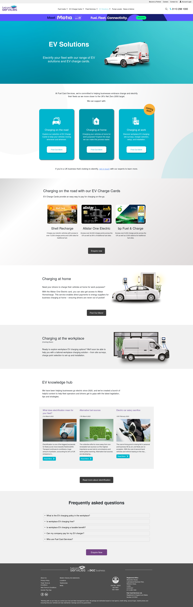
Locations (63, 580)
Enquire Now (96, 552)
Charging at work (136, 129)
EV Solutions (104, 9)
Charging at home (96, 129)
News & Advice (128, 9)
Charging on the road (56, 129)
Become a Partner (155, 2)
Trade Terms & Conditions (45, 584)
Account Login (186, 2)
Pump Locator (117, 9)
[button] (56, 149)
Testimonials (64, 583)
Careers (165, 2)
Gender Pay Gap (46, 590)
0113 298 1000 (179, 9)
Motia (61, 585)
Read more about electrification (96, 479)
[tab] (96, 515)
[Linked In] (46, 594)
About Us (44, 578)
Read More (48, 459)
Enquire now (96, 250)
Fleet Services (90, 9)
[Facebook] (42, 594)
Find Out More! (96, 312)
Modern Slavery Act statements (70, 578)
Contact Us (174, 2)
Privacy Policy (45, 580)
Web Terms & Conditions (48, 588)
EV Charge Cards (75, 9)
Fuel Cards (62, 9)
